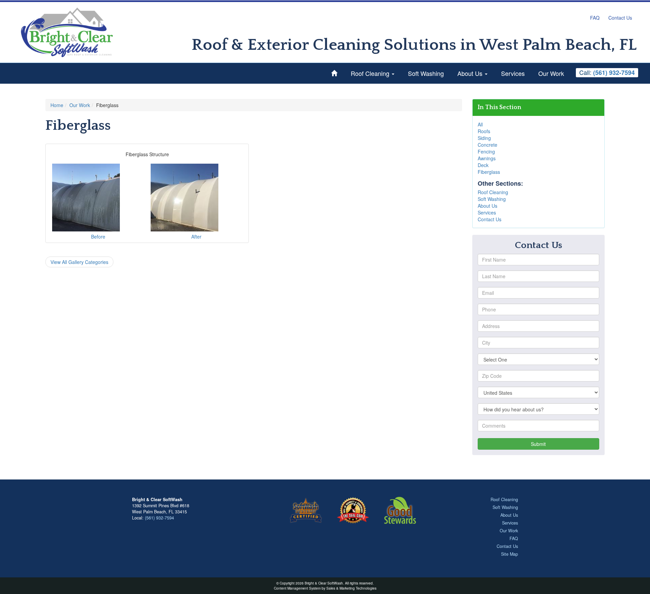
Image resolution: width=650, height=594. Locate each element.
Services (513, 73)
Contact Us (620, 17)
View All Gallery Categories (79, 262)
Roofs (484, 131)
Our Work (551, 73)
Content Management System (297, 588)
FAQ (595, 17)
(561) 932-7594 (159, 518)
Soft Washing (426, 73)
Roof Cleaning (371, 73)
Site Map (509, 554)
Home (56, 105)
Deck (483, 165)
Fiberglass (489, 171)
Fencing (486, 151)
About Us (470, 73)
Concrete (487, 144)
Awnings (487, 158)
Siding (484, 138)
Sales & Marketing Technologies (351, 588)
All (480, 124)
